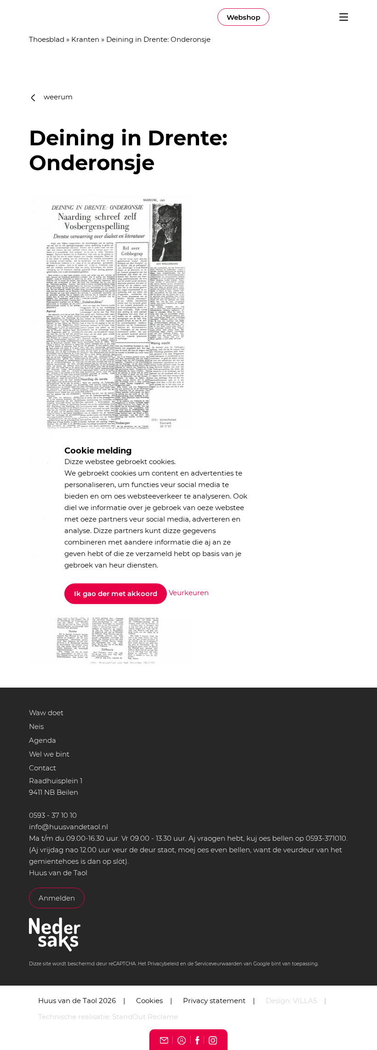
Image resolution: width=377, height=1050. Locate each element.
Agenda (42, 740)
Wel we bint (49, 754)
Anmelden (57, 898)
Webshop (243, 17)
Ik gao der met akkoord (115, 593)
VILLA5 (305, 1000)
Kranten (85, 39)
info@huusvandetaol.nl (68, 826)
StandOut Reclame (145, 1016)
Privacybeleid (163, 964)
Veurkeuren (189, 593)
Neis (36, 726)
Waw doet (46, 712)
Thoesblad (46, 39)
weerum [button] (57, 96)
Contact (42, 767)
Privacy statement (214, 1000)
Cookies (149, 1000)
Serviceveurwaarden (218, 964)
